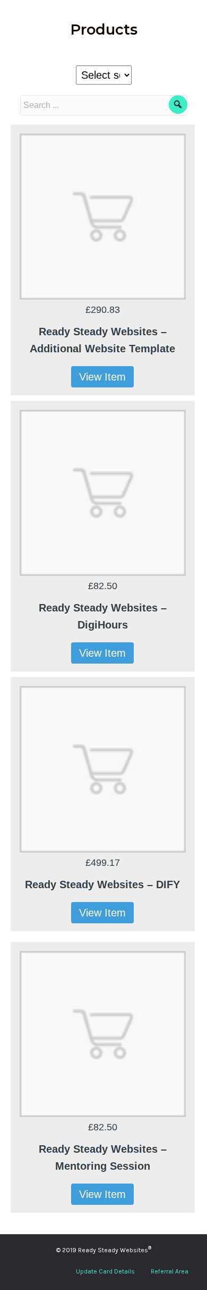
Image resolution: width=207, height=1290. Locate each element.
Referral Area (169, 1271)
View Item (102, 377)
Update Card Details (105, 1271)
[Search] (178, 104)
